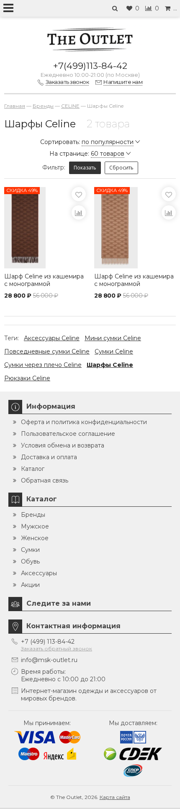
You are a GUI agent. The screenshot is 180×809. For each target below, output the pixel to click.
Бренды (33, 514)
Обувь (30, 561)
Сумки (30, 550)
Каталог (32, 469)
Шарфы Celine (110, 365)
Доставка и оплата (49, 457)
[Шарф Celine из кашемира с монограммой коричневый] (45, 227)
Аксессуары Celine (52, 338)
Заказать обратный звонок (56, 648)
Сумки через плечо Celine (43, 365)
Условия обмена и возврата (62, 445)
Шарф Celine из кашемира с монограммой (134, 280)
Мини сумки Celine (113, 338)
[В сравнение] (79, 212)
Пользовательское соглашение (68, 433)
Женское (35, 538)
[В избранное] (79, 194)
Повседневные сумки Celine (47, 351)
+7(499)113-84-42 (90, 66)
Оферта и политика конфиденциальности (84, 422)
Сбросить (121, 167)
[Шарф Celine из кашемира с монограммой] (135, 227)
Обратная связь (44, 480)
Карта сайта (115, 797)
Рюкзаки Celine (27, 378)
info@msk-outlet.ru (49, 660)
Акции (30, 585)
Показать (85, 167)
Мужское (35, 526)
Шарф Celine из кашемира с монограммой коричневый (44, 284)
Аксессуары (39, 573)
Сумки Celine (114, 351)
